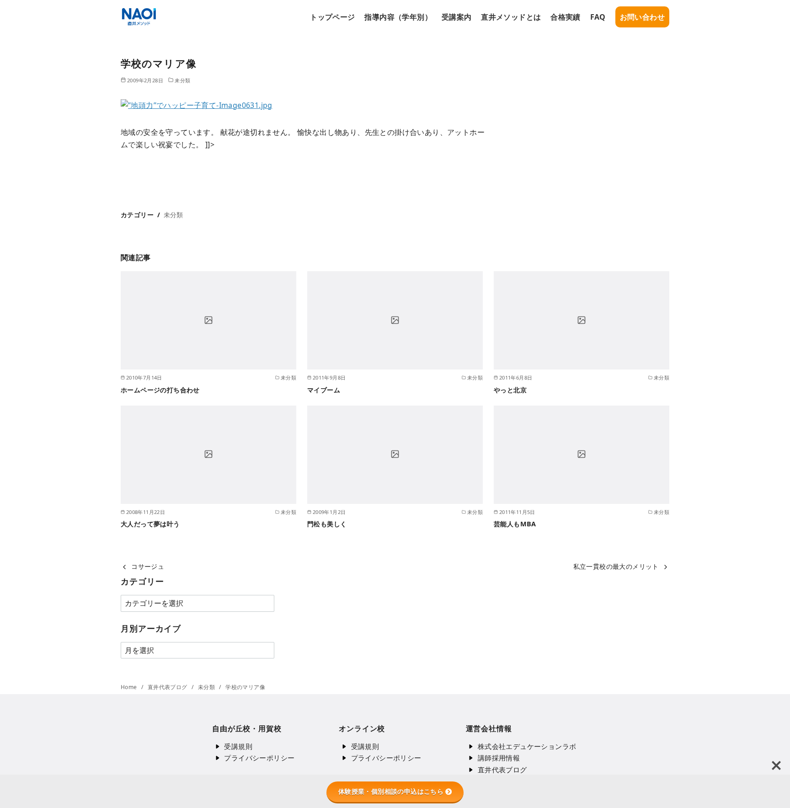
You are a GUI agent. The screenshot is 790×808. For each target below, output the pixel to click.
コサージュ (147, 566)
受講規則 (238, 746)
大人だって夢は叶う (150, 523)
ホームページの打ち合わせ (160, 389)
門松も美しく (327, 523)
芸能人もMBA (515, 523)
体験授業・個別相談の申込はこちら (390, 791)
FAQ (598, 17)
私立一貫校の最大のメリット (616, 566)
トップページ (332, 17)
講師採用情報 (499, 757)
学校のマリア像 (245, 687)
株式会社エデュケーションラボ (527, 746)
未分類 (182, 80)
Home (130, 687)
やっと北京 (510, 389)
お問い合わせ (642, 17)
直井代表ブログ (168, 687)
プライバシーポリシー (259, 757)
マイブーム (323, 389)
